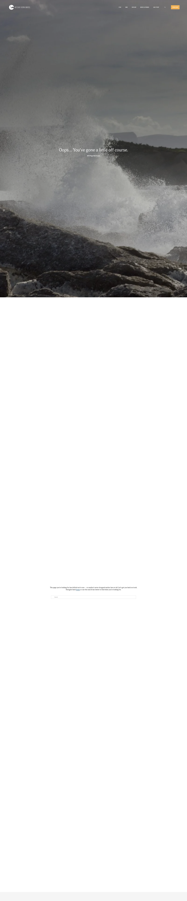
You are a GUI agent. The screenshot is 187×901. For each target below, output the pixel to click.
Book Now (175, 7)
